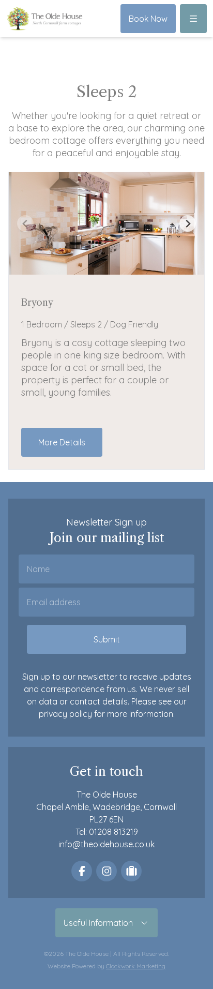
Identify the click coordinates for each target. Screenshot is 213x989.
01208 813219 (113, 832)
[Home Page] (44, 19)
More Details (61, 442)
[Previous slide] (25, 223)
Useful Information (101, 923)
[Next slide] (187, 223)
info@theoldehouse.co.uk (106, 844)
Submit (107, 639)
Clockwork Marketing (135, 966)
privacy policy (65, 714)
